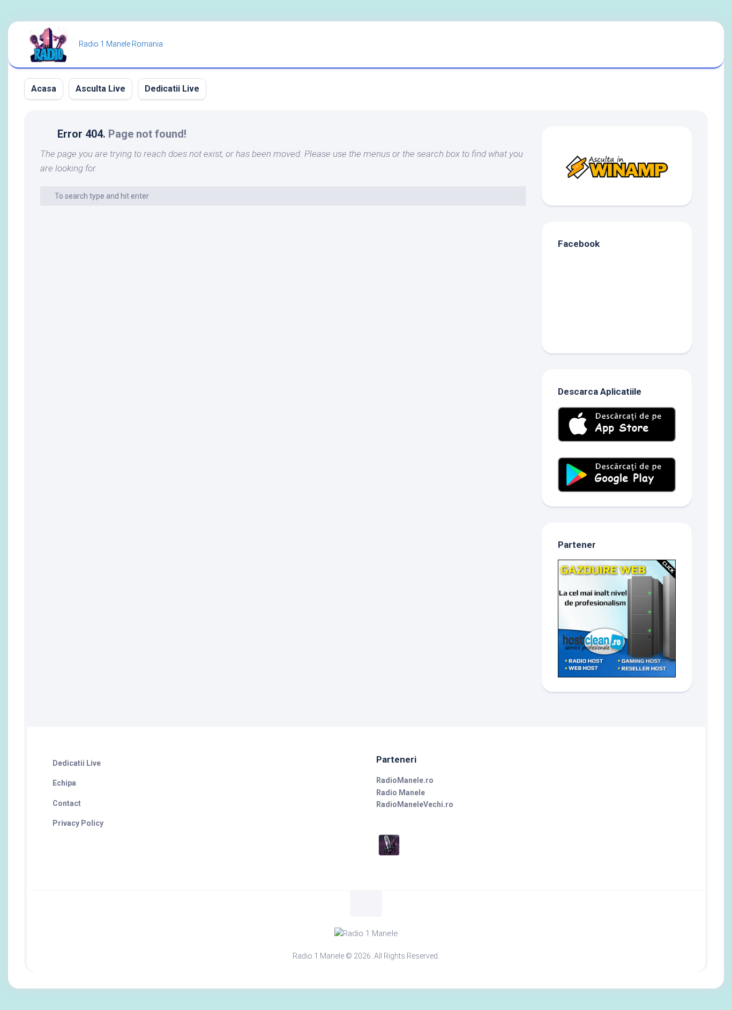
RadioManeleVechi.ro (414, 804)
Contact (67, 803)
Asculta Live (100, 89)
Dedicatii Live (172, 89)
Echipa (64, 783)
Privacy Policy (78, 823)
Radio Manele (400, 792)
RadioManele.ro (405, 780)
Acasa (43, 89)
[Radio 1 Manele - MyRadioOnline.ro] (389, 855)
